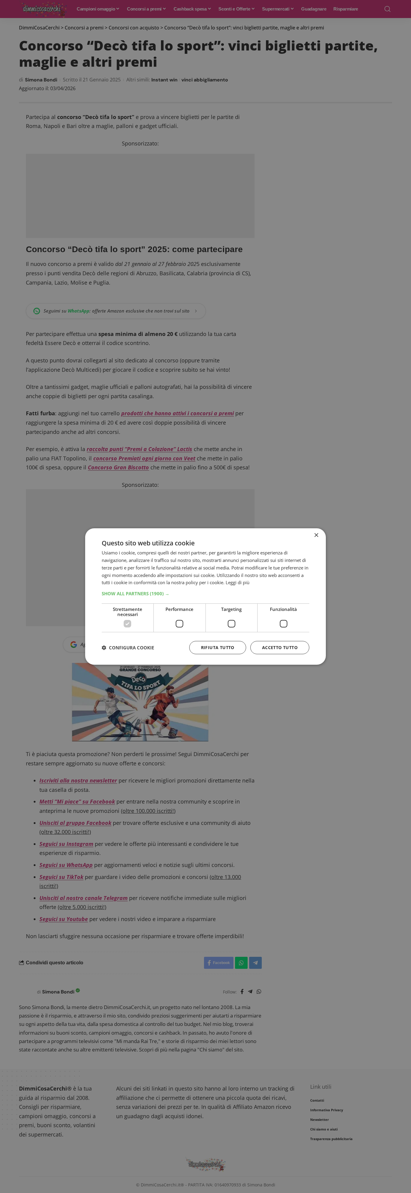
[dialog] (205, 596)
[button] (205, 593)
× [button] (316, 535)
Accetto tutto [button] (280, 647)
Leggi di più (237, 582)
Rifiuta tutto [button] (217, 647)
